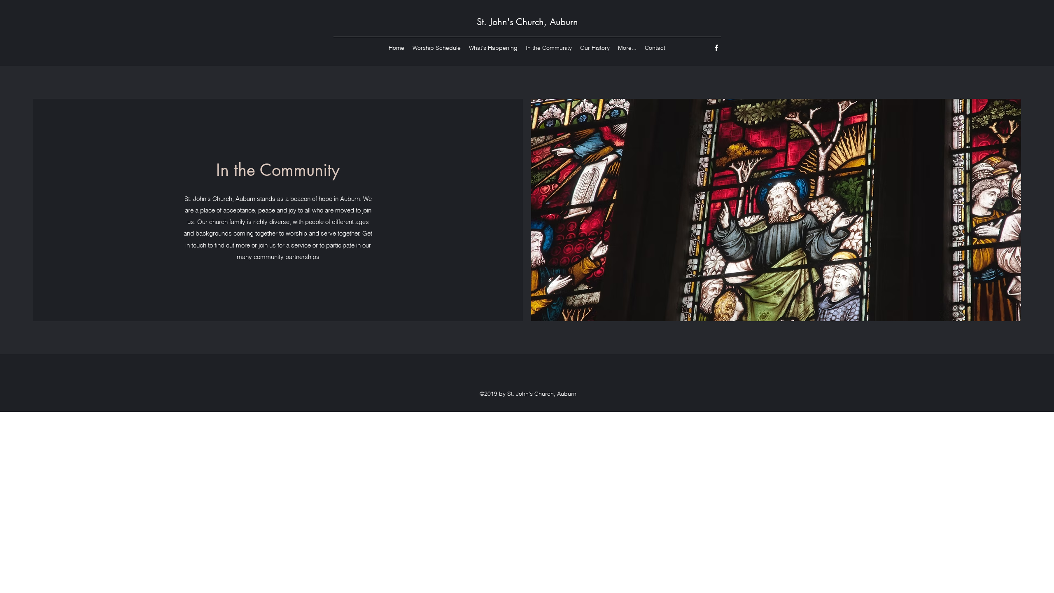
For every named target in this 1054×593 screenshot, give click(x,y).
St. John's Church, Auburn (527, 22)
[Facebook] (716, 48)
